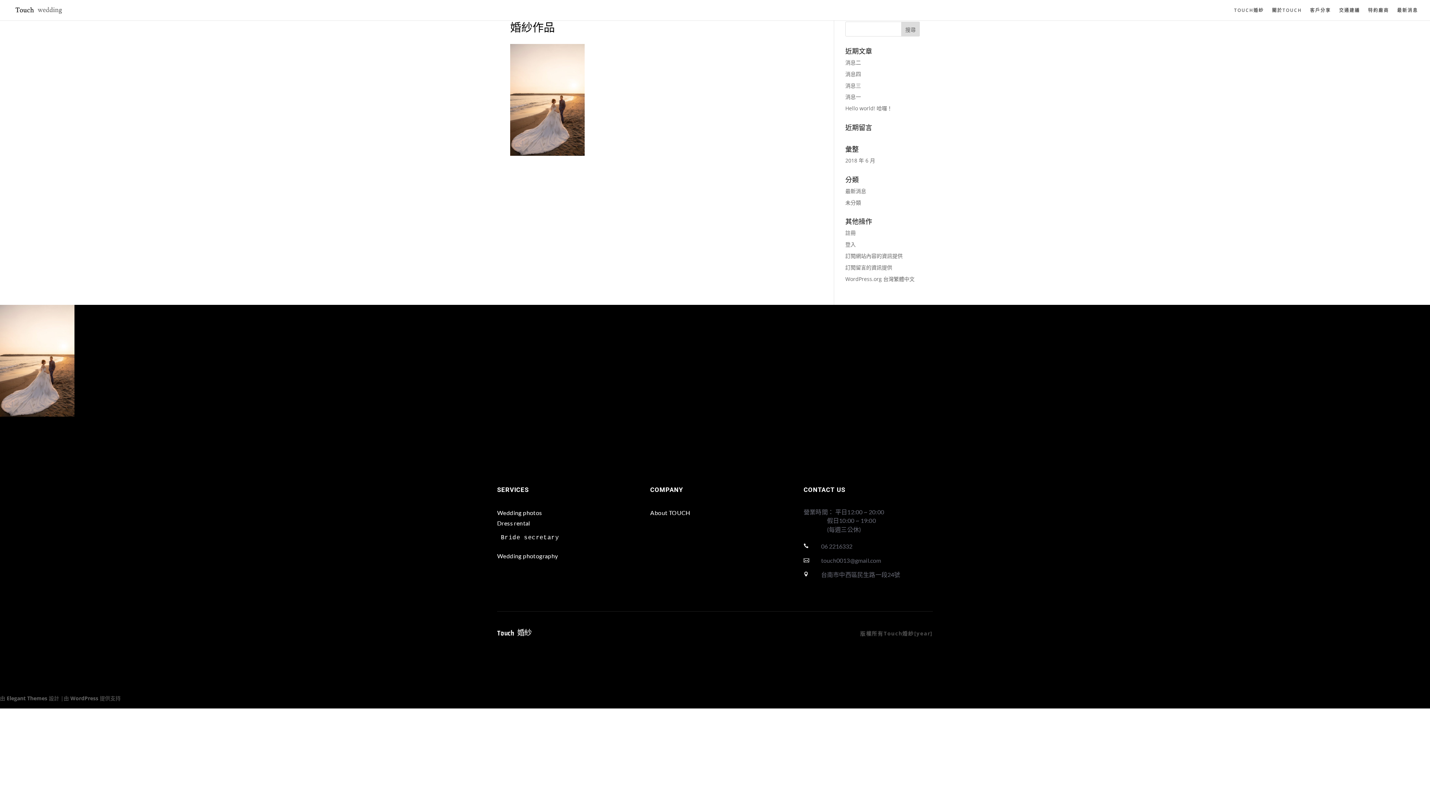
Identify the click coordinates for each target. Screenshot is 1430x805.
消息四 (853, 74)
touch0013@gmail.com (851, 560)
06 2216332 (836, 546)
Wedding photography (527, 555)
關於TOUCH (1287, 10)
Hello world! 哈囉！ (868, 108)
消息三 (853, 85)
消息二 (853, 62)
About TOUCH (670, 512)
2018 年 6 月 (860, 160)
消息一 (853, 96)
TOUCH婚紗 (1249, 10)
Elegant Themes (27, 698)
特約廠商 (1378, 10)
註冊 (850, 232)
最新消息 (1407, 10)
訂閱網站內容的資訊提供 (874, 255)
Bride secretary (530, 537)
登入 (850, 244)
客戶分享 (1320, 10)
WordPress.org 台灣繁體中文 (880, 278)
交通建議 (1349, 10)
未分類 (853, 202)
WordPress (84, 698)
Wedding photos (519, 512)
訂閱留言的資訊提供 (868, 267)
